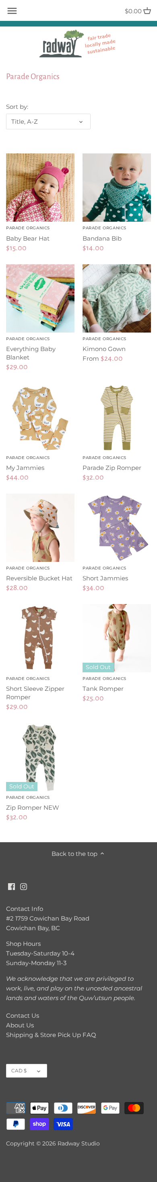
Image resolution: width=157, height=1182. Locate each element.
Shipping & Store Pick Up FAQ (51, 1035)
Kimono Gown (104, 344)
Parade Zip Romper (112, 463)
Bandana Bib (104, 233)
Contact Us (22, 1015)
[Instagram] (23, 886)
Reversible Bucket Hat (39, 573)
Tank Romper (104, 684)
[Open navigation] (12, 11)
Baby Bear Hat (28, 233)
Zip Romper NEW (32, 803)
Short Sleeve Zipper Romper (35, 688)
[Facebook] (11, 886)
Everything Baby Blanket (31, 348)
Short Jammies (105, 573)
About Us (20, 1025)
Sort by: (17, 106)
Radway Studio (79, 1143)
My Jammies (28, 463)
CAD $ (19, 1071)
